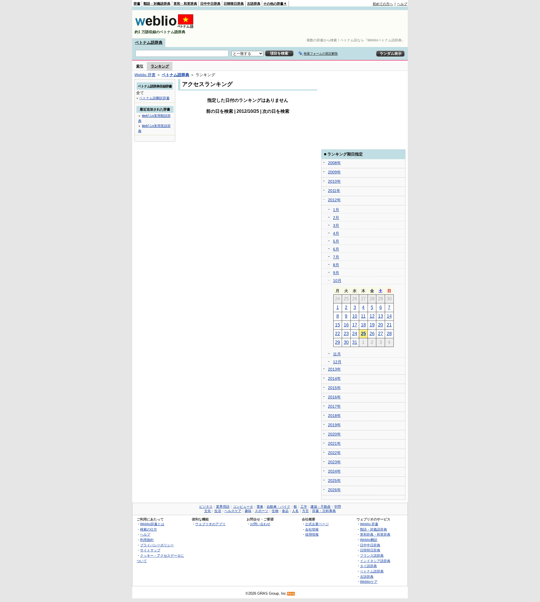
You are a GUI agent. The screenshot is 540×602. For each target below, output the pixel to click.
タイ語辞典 (368, 566)
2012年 (334, 200)
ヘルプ (402, 4)
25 (363, 333)
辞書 (137, 3)
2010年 (334, 181)
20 (380, 325)
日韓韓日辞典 (234, 3)
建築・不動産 (320, 506)
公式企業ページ (317, 524)
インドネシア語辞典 (375, 561)
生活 (217, 511)
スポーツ (261, 511)
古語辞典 (253, 3)
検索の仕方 (148, 529)
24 (354, 333)
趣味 (248, 511)
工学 (303, 506)
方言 (305, 511)
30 (346, 342)
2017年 (334, 406)
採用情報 (312, 534)
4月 (336, 233)
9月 (336, 272)
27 (380, 333)
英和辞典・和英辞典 (375, 534)
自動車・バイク (278, 506)
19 (372, 325)
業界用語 (223, 506)
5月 (336, 241)
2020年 (334, 434)
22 (337, 333)
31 (354, 342)
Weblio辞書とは (152, 524)
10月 (337, 280)
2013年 (334, 369)
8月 (336, 265)
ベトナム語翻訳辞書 (154, 98)
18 (363, 325)
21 (389, 325)
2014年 (334, 378)
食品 (285, 511)
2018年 (334, 415)
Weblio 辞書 (145, 75)
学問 (337, 506)
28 (389, 333)
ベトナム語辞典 (149, 42)
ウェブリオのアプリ (210, 524)
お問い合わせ (260, 524)
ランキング (160, 66)
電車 (259, 506)
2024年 (334, 471)
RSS (291, 593)
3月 (336, 225)
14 (389, 316)
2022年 (334, 452)
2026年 (334, 490)
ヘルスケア (232, 511)
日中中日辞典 (210, 3)
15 (337, 325)
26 (372, 333)
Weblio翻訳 (368, 540)
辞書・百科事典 (324, 511)
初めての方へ (383, 4)
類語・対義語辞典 (156, 3)
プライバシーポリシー (157, 545)
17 (354, 325)
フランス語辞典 (372, 555)
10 (354, 316)
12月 (337, 362)
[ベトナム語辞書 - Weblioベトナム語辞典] (164, 27)
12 (372, 316)
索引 (139, 66)
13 (380, 316)
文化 (207, 511)
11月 (337, 354)
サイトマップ (150, 550)
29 (337, 342)
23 (346, 333)
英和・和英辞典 (185, 3)
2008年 (334, 163)
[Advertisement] (304, 24)
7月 (336, 257)
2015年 (334, 387)
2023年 (334, 462)
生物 (275, 511)
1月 (336, 210)
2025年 (334, 480)
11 (363, 316)
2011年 (334, 190)
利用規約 (147, 540)
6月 (336, 249)
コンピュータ (243, 506)
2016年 (334, 397)
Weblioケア (368, 581)
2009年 (334, 172)
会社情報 (312, 529)
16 (346, 325)
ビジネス (206, 506)
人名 (295, 511)
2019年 (334, 425)
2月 (336, 217)
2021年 (334, 443)
